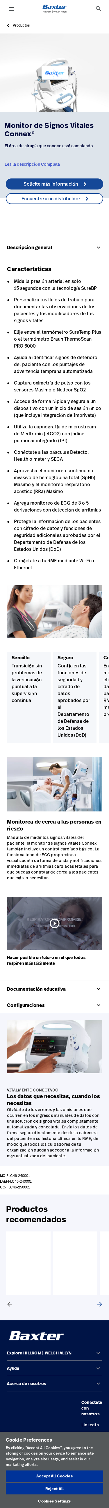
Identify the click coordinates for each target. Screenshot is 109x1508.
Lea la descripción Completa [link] (32, 164)
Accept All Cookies (54, 1476)
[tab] (98, 8)
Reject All (54, 1488)
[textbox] (54, 210)
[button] (54, 1355)
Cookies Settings (54, 1501)
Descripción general (54, 247)
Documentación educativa (54, 989)
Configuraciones (54, 1005)
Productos (21, 25)
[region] (54, 1470)
